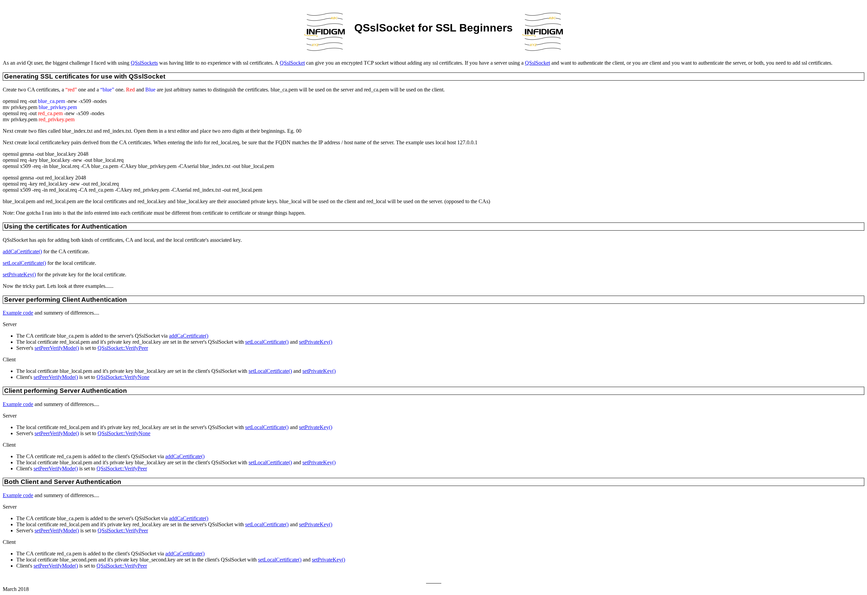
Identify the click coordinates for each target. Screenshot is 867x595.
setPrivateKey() (19, 274)
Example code (18, 313)
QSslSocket (292, 63)
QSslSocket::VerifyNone (123, 377)
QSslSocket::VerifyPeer (123, 348)
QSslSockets (144, 63)
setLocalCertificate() (24, 263)
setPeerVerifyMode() (57, 348)
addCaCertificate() (22, 251)
